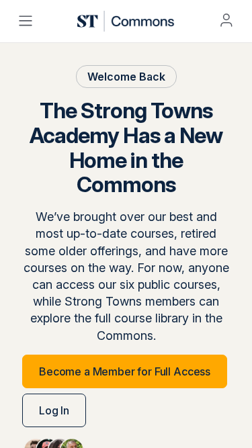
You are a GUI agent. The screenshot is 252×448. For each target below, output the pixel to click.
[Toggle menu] (25, 20)
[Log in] (226, 20)
